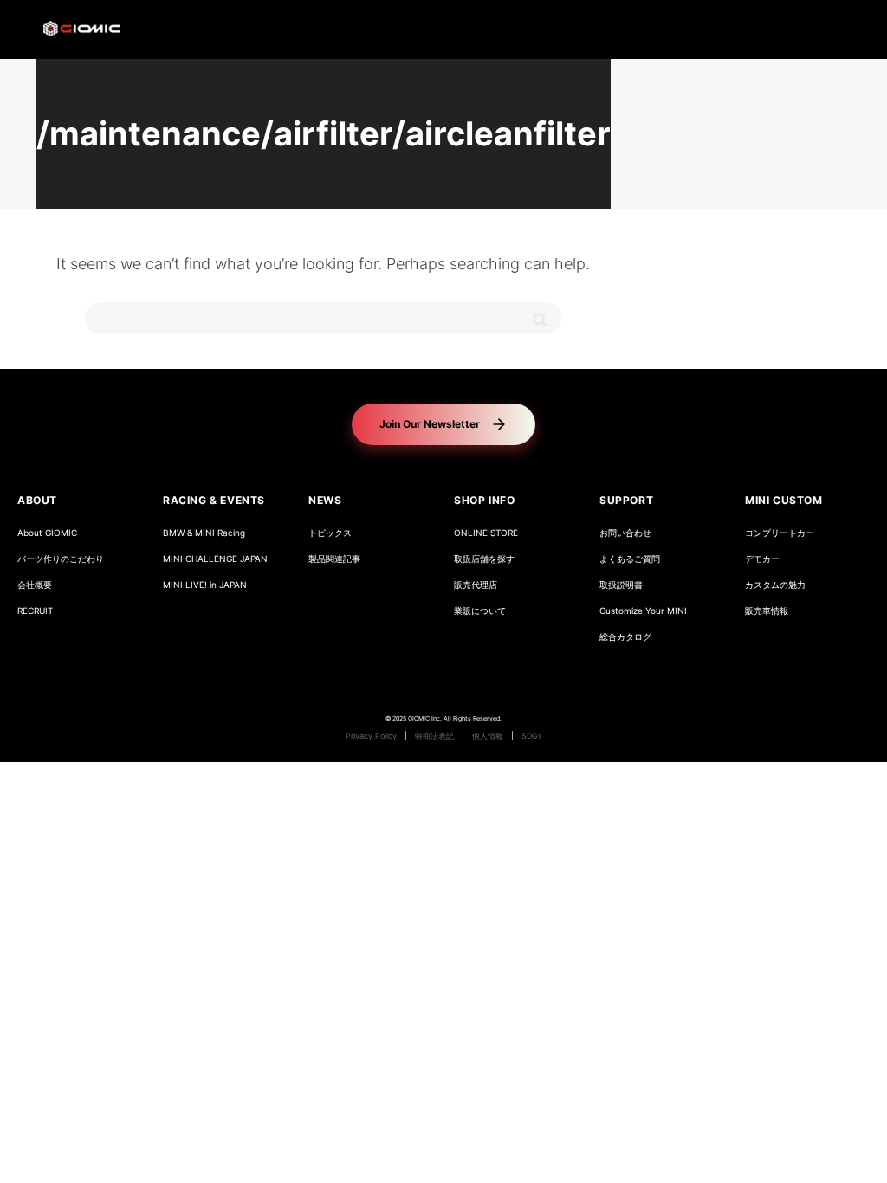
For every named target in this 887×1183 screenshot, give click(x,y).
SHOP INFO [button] (484, 500)
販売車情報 (766, 611)
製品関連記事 (334, 559)
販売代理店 (475, 585)
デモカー (762, 559)
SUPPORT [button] (626, 500)
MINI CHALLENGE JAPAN (215, 559)
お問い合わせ (625, 533)
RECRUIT (35, 611)
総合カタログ (625, 637)
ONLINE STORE (486, 533)
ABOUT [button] (37, 500)
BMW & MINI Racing (204, 533)
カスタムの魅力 (775, 585)
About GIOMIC (47, 533)
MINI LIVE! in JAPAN (205, 585)
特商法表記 (434, 736)
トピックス (330, 533)
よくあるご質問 (629, 559)
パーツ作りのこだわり (60, 559)
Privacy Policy (371, 736)
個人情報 (487, 736)
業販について (480, 611)
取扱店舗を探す (484, 559)
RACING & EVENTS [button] (214, 500)
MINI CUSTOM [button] (784, 500)
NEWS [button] (324, 500)
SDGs (531, 736)
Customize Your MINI (643, 611)
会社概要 (34, 585)
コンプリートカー (779, 533)
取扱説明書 (621, 585)
